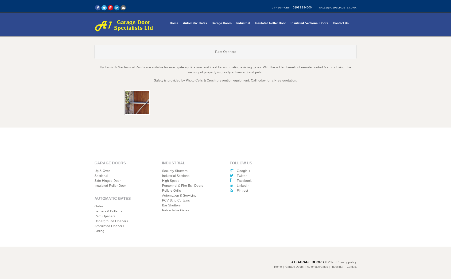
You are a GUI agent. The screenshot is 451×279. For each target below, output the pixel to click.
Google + (243, 171)
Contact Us (341, 23)
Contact (352, 266)
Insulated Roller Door (270, 23)
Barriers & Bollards (108, 211)
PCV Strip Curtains (176, 200)
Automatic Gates (195, 23)
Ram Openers (104, 216)
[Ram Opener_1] (137, 103)
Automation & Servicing (179, 195)
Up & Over (102, 171)
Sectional (101, 176)
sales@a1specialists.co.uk (338, 7)
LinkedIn (243, 185)
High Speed (170, 180)
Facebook (244, 180)
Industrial (243, 23)
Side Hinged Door (107, 180)
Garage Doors (222, 23)
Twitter (242, 176)
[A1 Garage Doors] (124, 25)
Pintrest (242, 190)
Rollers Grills (171, 190)
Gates (98, 206)
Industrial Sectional (176, 176)
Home (174, 23)
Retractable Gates (175, 210)
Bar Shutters (171, 205)
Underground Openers (111, 221)
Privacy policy (346, 262)
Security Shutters (174, 171)
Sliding (99, 231)
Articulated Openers (109, 226)
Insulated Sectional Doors (309, 23)
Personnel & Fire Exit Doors (182, 185)
